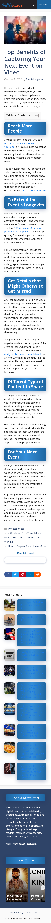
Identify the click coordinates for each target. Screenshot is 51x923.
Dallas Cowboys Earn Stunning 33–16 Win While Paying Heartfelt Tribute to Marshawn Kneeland (32, 691)
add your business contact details (23, 354)
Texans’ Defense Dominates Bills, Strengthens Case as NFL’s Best (31, 672)
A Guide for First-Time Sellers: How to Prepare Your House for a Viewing (23, 537)
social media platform (33, 190)
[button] (33, 4)
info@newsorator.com (24, 843)
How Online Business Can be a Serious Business (32, 655)
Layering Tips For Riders (30, 619)
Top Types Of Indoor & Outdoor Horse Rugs (32, 605)
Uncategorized (16, 528)
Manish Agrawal (25, 553)
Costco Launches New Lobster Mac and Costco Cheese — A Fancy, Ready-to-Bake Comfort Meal (32, 750)
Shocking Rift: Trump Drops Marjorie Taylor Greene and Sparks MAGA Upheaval (32, 771)
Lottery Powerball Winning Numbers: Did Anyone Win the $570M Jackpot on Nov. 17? (31, 711)
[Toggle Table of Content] (34, 115)
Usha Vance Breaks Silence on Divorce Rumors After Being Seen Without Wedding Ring (31, 637)
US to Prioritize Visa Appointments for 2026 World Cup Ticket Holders (31, 731)
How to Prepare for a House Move (27, 546)
